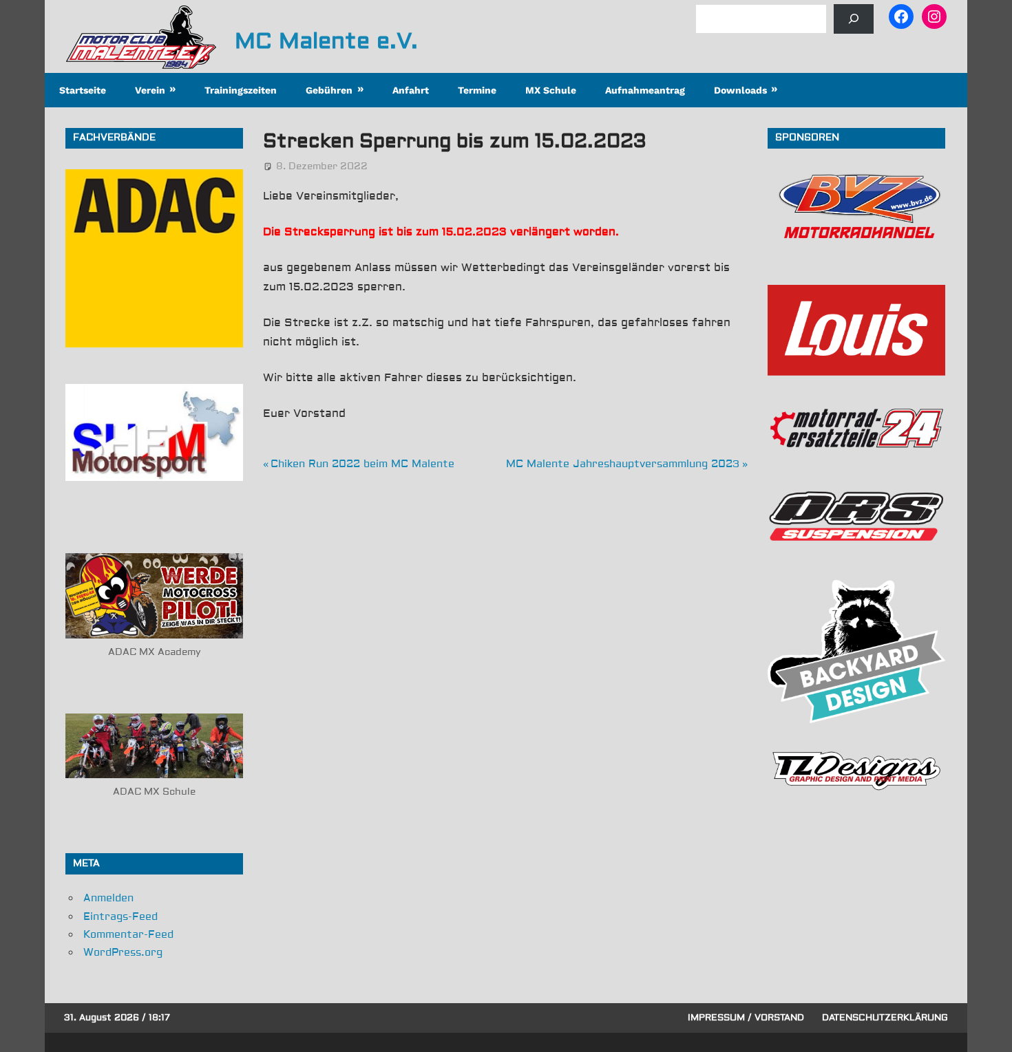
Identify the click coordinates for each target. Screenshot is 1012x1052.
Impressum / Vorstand (746, 1017)
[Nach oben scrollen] (988, 1028)
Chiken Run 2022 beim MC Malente (362, 464)
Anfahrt (410, 90)
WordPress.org (122, 952)
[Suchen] (853, 19)
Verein (150, 90)
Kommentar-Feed (128, 934)
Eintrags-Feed (120, 916)
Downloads (740, 90)
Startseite (82, 90)
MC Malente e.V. (326, 41)
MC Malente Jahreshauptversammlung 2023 (622, 464)
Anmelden (108, 898)
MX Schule (550, 90)
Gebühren (329, 90)
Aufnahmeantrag (645, 90)
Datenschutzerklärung (885, 1017)
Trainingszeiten (240, 90)
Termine (477, 90)
